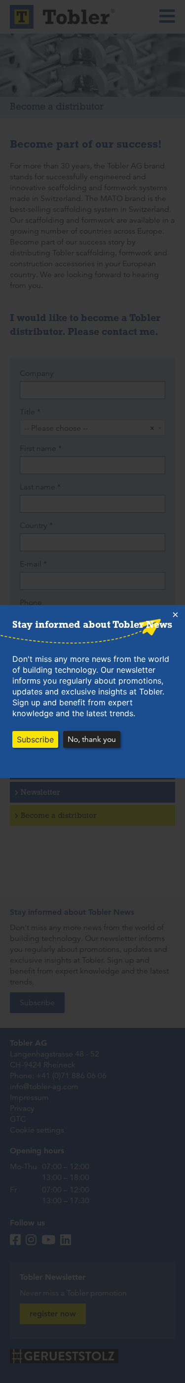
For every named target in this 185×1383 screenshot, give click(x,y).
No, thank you (92, 739)
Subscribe (35, 739)
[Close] (175, 615)
